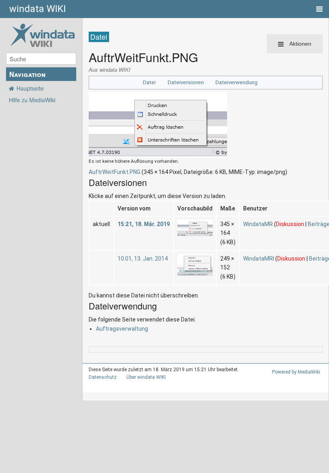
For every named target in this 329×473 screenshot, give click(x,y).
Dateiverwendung (236, 82)
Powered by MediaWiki (296, 372)
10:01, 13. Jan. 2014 (143, 258)
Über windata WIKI (146, 377)
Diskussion (290, 224)
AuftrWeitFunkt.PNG (114, 172)
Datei (149, 82)
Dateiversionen (186, 82)
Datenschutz (103, 377)
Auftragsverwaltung (122, 328)
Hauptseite (30, 88)
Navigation (27, 74)
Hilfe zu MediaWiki (32, 100)
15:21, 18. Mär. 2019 (144, 224)
